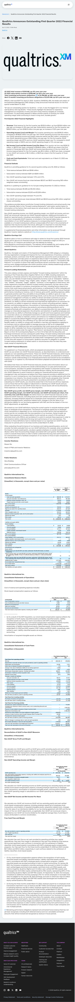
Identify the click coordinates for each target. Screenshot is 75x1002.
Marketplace (60, 957)
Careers (59, 954)
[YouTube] (20, 990)
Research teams (26, 967)
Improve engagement (10, 951)
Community (42, 946)
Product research (26, 970)
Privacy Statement (9, 997)
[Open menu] (69, 5)
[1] (5, 910)
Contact (59, 948)
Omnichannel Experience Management (8, 969)
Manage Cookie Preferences (54, 997)
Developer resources (45, 957)
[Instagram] (4, 990)
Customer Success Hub (46, 948)
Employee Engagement (11, 974)
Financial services (26, 948)
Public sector (25, 951)
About (59, 946)
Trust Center (60, 966)
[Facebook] (8, 990)
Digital (23, 973)
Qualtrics (4, 30)
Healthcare (24, 946)
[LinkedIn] (16, 990)
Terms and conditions (23, 997)
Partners (59, 963)
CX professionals (26, 964)
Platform (59, 951)
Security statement (38, 997)
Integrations (60, 960)
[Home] (8, 5)
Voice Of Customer (10, 964)
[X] (12, 990)
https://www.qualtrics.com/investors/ (45, 232)
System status (43, 965)
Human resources (26, 975)
